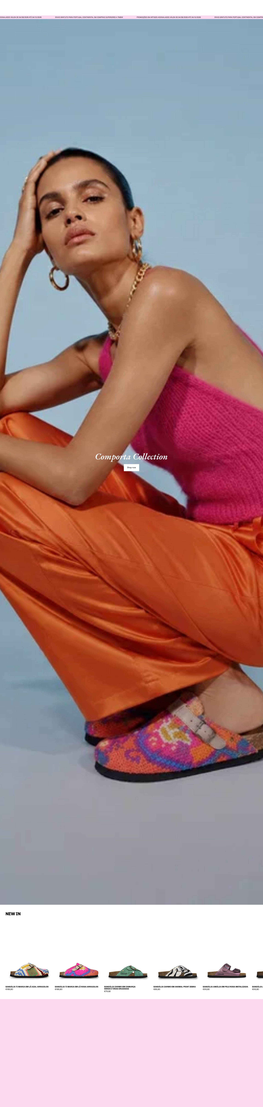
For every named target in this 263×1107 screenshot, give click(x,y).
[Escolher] (49, 980)
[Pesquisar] (243, 6)
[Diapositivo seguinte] (254, 956)
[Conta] (248, 6)
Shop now (131, 467)
